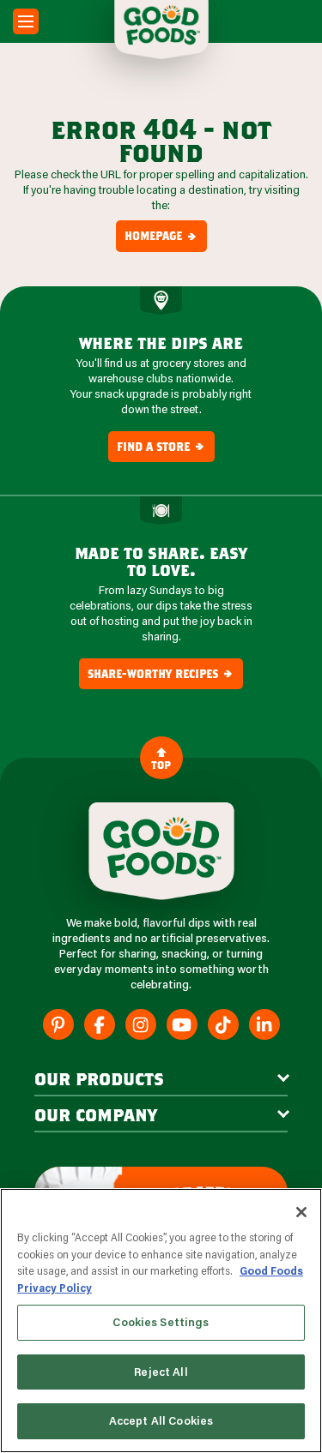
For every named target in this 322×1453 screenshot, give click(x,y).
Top (161, 765)
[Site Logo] (161, 851)
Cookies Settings (160, 1322)
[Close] (301, 1212)
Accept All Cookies (161, 1420)
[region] (161, 1320)
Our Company (95, 1114)
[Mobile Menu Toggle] (26, 21)
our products (99, 1078)
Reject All (160, 1371)
